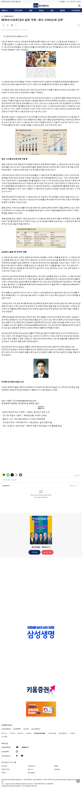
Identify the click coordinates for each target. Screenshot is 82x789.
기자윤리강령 (52, 733)
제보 (67, 1)
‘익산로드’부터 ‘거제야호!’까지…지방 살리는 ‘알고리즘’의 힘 (27, 422)
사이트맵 (4, 736)
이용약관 (28, 733)
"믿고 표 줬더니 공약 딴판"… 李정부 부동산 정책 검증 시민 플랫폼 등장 (32, 426)
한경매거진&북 (6, 1)
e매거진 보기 (47, 552)
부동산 (41, 10)
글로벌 (62, 10)
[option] (41, 632)
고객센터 (72, 733)
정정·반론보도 (62, 733)
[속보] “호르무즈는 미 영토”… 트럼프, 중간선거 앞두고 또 (26, 412)
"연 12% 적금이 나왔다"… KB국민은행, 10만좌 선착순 (24, 415)
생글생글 (57, 769)
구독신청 (35, 552)
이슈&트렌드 (75, 10)
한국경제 (4, 766)
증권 (30, 10)
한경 (6, 729)
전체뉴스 (5, 10)
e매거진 (72, 1)
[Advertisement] (41, 591)
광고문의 (20, 733)
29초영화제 (31, 772)
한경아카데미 (6, 769)
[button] (78, 1)
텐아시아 (30, 769)
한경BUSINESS (9, 16)
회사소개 (4, 733)
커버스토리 (18, 10)
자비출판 (62, 1)
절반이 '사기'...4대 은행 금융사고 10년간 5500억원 (23, 419)
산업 (51, 10)
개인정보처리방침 (39, 733)
